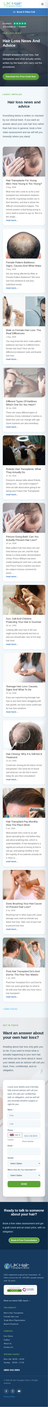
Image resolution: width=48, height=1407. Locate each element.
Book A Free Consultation (24, 1240)
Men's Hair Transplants (13, 1313)
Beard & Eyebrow (11, 1324)
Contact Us (8, 1347)
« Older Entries (10, 1008)
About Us (7, 1343)
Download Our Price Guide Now (21, 76)
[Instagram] (12, 1391)
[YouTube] (19, 1391)
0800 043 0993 (12, 1370)
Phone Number (28, 1141)
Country (11, 1140)
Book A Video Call (26, 12)
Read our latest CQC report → (17, 1301)
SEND (24, 1184)
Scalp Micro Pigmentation (14, 1320)
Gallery (7, 1340)
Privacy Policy (9, 1397)
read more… (12, 220)
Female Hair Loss (11, 1316)
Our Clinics (8, 1336)
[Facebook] (6, 1391)
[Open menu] (42, 4)
